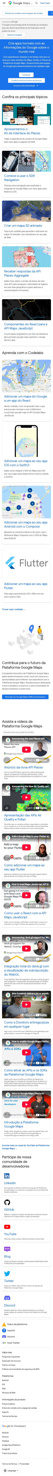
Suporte (5, 1412)
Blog (7, 1256)
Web (4, 1389)
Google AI (6, 1449)
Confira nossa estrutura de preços (26, 80)
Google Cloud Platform (11, 1445)
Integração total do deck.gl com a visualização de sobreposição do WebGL (26, 970)
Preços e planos (8, 1404)
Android (5, 1380)
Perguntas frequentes (11, 1357)
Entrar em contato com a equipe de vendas (24, 13)
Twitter (9, 1281)
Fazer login (45, 3)
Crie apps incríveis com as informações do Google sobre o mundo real (26, 47)
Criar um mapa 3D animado (23, 226)
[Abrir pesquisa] (36, 3)
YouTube (10, 1234)
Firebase (5, 1441)
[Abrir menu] (4, 3)
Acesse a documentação (26, 85)
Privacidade (24, 1464)
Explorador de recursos (11, 1361)
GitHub (9, 1210)
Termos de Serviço (9, 1416)
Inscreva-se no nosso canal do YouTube (19, 732)
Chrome (5, 1437)
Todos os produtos (9, 1453)
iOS (3, 1384)
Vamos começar (8, 1365)
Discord (9, 1305)
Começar (26, 75)
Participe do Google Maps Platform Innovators (25, 697)
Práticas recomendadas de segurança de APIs (20, 1369)
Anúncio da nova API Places (23, 767)
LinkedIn (10, 1183)
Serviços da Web (8, 1393)
